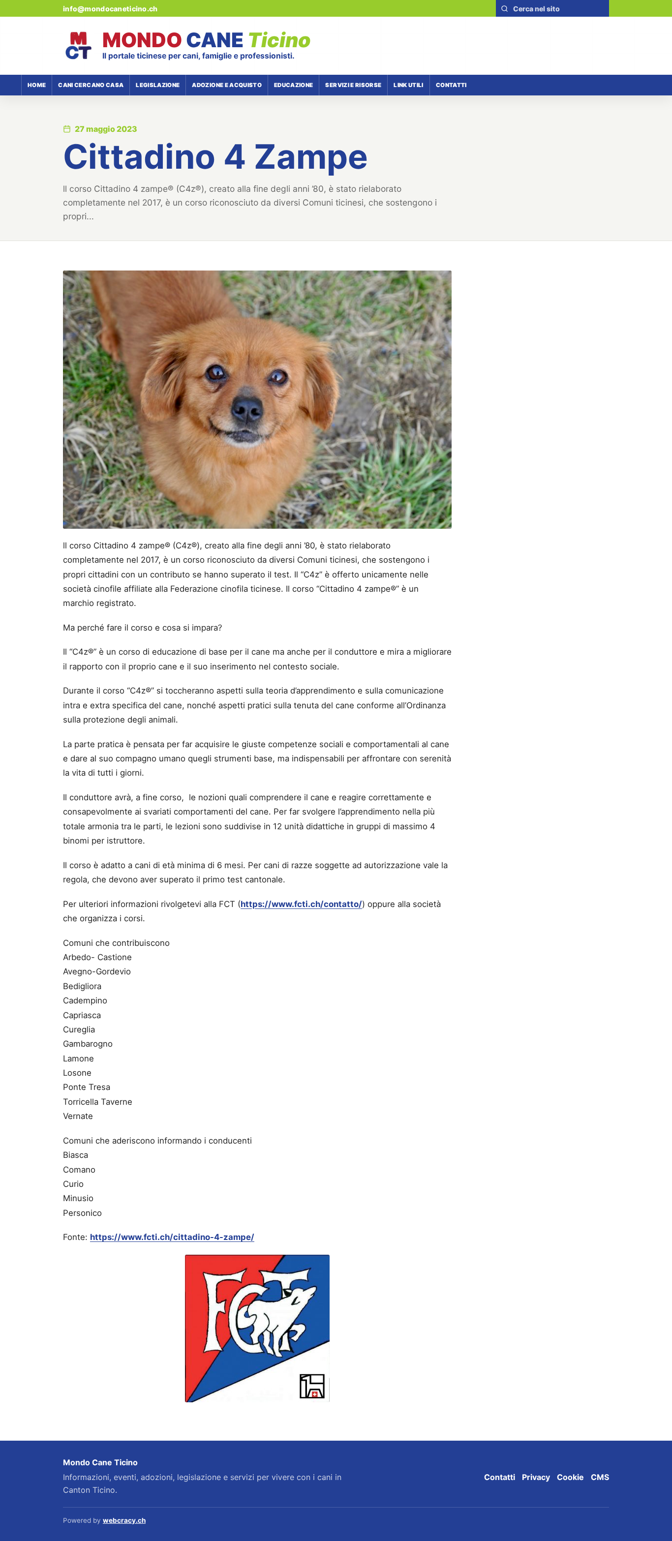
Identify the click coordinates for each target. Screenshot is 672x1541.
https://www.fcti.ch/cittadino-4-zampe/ (172, 1237)
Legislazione (158, 85)
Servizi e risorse (353, 85)
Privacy (536, 1477)
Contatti (451, 85)
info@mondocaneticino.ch (110, 8)
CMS (600, 1477)
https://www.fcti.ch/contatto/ (301, 904)
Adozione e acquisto (227, 85)
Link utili (408, 85)
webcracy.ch (124, 1520)
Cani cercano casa (90, 85)
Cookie (570, 1477)
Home (37, 85)
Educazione (293, 85)
